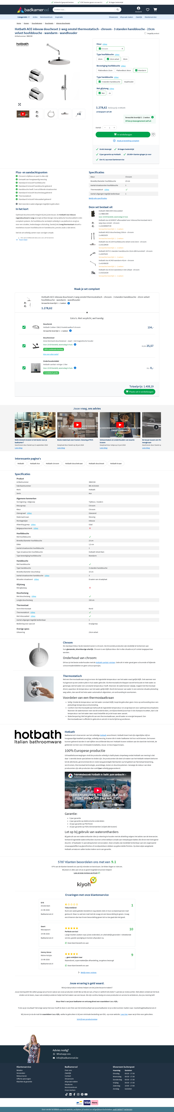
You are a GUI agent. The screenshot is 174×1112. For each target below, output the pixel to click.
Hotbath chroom (52, 463)
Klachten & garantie (24, 1081)
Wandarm (142, 70)
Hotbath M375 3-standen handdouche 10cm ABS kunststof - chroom (125, 251)
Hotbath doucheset (96, 463)
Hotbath (21, 463)
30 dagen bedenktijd (115, 2)
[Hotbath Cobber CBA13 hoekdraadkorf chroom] (35, 327)
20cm (100, 59)
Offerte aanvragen (24, 1079)
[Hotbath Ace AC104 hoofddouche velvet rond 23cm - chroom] (93, 244)
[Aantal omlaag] (105, 128)
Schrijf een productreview (87, 1019)
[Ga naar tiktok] (66, 1094)
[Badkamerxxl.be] (33, 9)
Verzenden (21, 1073)
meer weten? (118, 1109)
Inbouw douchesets (63, 23)
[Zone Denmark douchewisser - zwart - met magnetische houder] (35, 346)
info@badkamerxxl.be (67, 1057)
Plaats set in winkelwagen (141, 391)
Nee (103, 93)
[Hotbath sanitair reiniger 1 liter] (35, 367)
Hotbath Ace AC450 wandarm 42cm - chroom (116, 260)
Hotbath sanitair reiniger (105, 662)
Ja (110, 93)
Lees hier (124, 1014)
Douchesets (49, 23)
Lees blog (18, 448)
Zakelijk (139, 17)
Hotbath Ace (35, 463)
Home (19, 23)
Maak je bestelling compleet (128, 140)
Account (138, 11)
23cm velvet (114, 59)
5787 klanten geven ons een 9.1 (91, 2)
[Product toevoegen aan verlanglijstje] (153, 134)
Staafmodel (128, 82)
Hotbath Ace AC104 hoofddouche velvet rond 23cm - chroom (122, 242)
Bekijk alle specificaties (98, 198)
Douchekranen (37, 23)
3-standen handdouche (111, 82)
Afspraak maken (126, 17)
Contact (68, 1076)
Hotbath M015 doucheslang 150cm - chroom (116, 232)
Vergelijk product (153, 33)
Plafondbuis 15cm (105, 70)
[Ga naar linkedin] (70, 1094)
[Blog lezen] (35, 425)
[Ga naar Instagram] (78, 1094)
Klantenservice (150, 17)
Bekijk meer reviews (88, 972)
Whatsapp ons (64, 1053)
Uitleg (105, 44)
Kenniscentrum (46, 17)
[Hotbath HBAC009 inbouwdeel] (93, 213)
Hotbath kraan (116, 463)
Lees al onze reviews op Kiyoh (86, 873)
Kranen (26, 23)
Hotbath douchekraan (74, 463)
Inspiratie (59, 17)
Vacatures (69, 1084)
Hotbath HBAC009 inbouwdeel (111, 211)
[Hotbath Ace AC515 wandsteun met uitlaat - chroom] (93, 272)
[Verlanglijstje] (148, 10)
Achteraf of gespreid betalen (64, 2)
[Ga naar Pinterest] (82, 1094)
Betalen (20, 1070)
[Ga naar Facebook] (74, 1094)
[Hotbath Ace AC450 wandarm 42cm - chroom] (93, 263)
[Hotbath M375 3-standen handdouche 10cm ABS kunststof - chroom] (93, 254)
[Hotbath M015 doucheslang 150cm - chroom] (93, 235)
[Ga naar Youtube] (86, 1094)
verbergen (128, 1109)
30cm (125, 59)
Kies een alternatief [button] (50, 354)
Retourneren (22, 1076)
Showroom (113, 17)
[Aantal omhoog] (114, 128)
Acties (35, 17)
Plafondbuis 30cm (123, 70)
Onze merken (70, 1090)
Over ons (68, 1070)
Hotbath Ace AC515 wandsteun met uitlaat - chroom (119, 269)
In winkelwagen (124, 134)
